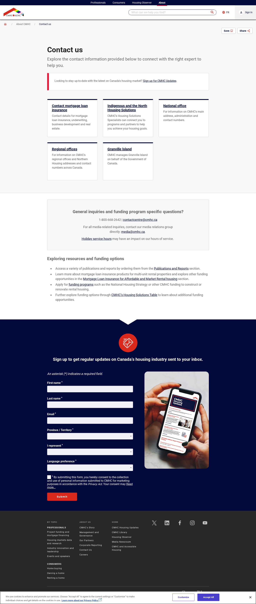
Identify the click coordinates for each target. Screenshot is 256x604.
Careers (84, 554)
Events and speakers (58, 556)
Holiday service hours (97, 239)
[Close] (250, 597)
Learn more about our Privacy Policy (80, 600)
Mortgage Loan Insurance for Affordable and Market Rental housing (130, 279)
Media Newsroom (121, 542)
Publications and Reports (171, 268)
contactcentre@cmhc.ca (140, 220)
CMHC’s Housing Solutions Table (134, 295)
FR (227, 12)
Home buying (54, 568)
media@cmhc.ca (133, 232)
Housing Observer (122, 537)
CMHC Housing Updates (125, 527)
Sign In (248, 12)
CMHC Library (119, 532)
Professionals (56, 527)
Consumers (54, 564)
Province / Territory (60, 430)
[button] (212, 12)
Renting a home (56, 578)
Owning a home (55, 573)
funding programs (81, 284)
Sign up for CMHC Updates (159, 81)
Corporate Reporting (91, 545)
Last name (54, 398)
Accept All (208, 597)
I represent (55, 445)
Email (51, 414)
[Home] (5, 24)
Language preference (61, 461)
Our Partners (87, 540)
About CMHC (23, 24)
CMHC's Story (87, 527)
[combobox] (172, 12)
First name (54, 382)
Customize (183, 597)
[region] (128, 597)
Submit (62, 496)
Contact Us (86, 550)
